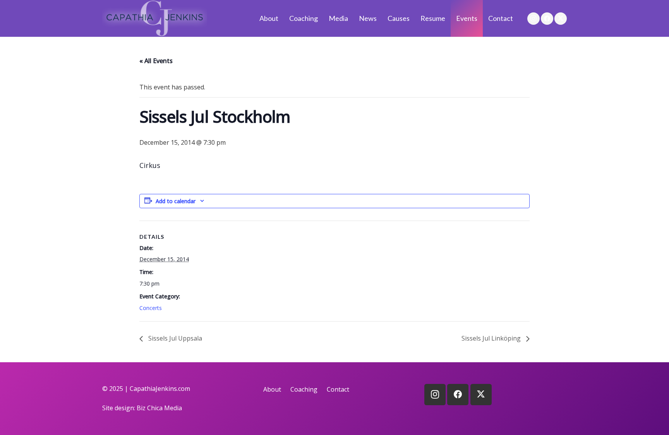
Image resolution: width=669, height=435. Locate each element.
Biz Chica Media (159, 408)
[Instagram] (533, 18)
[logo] (154, 18)
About (272, 389)
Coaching (303, 389)
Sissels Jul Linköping (491, 338)
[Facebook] (547, 18)
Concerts (150, 308)
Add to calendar (176, 201)
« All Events (156, 61)
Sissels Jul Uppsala (174, 338)
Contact (338, 389)
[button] (352, 18)
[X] (560, 18)
